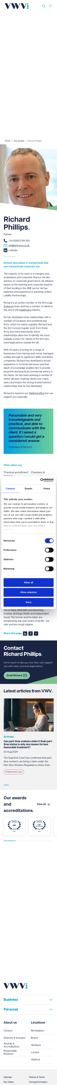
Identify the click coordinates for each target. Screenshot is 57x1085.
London (35, 1052)
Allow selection (28, 592)
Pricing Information (38, 1082)
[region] (28, 739)
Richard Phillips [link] (35, 141)
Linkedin (13, 250)
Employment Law (14, 772)
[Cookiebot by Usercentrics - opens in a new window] (41, 480)
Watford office (36, 393)
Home (7, 141)
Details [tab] (28, 488)
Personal (11, 1009)
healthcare (25, 310)
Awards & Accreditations (11, 1045)
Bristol (34, 1038)
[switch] (49, 550)
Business (11, 1000)
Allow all (28, 582)
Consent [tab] (10, 488)
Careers (8, 1030)
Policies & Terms (37, 1077)
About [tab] (46, 488)
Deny (28, 602)
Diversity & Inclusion (14, 1038)
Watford (35, 1059)
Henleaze (36, 1045)
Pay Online (9, 1082)
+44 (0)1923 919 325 (19, 241)
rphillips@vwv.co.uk (19, 245)
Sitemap (8, 1077)
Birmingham (37, 1030)
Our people (19, 141)
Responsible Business (10, 1052)
